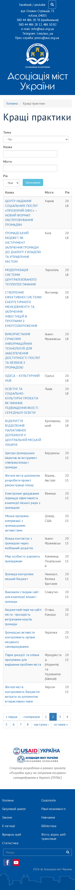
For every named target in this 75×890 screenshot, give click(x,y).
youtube (39, 5)
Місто (7, 161)
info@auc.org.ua (42, 29)
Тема (7, 132)
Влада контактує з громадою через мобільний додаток (19, 543)
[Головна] (37, 55)
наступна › (41, 724)
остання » (61, 724)
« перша (11, 717)
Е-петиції (8, 826)
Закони (7, 817)
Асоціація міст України (37, 81)
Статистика (10, 843)
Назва (7, 147)
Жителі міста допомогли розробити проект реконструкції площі (22, 480)
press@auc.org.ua (47, 38)
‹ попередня (31, 717)
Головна (12, 103)
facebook (25, 5)
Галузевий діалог (14, 809)
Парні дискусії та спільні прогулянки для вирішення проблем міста (23, 659)
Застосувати (32, 182)
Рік (5, 176)
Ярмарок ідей (11, 834)
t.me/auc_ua (45, 33)
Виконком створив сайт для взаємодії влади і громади (22, 597)
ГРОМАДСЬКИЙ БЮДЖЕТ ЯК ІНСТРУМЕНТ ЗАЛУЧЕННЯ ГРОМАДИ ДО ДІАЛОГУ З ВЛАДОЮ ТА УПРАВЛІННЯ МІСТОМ (23, 247)
